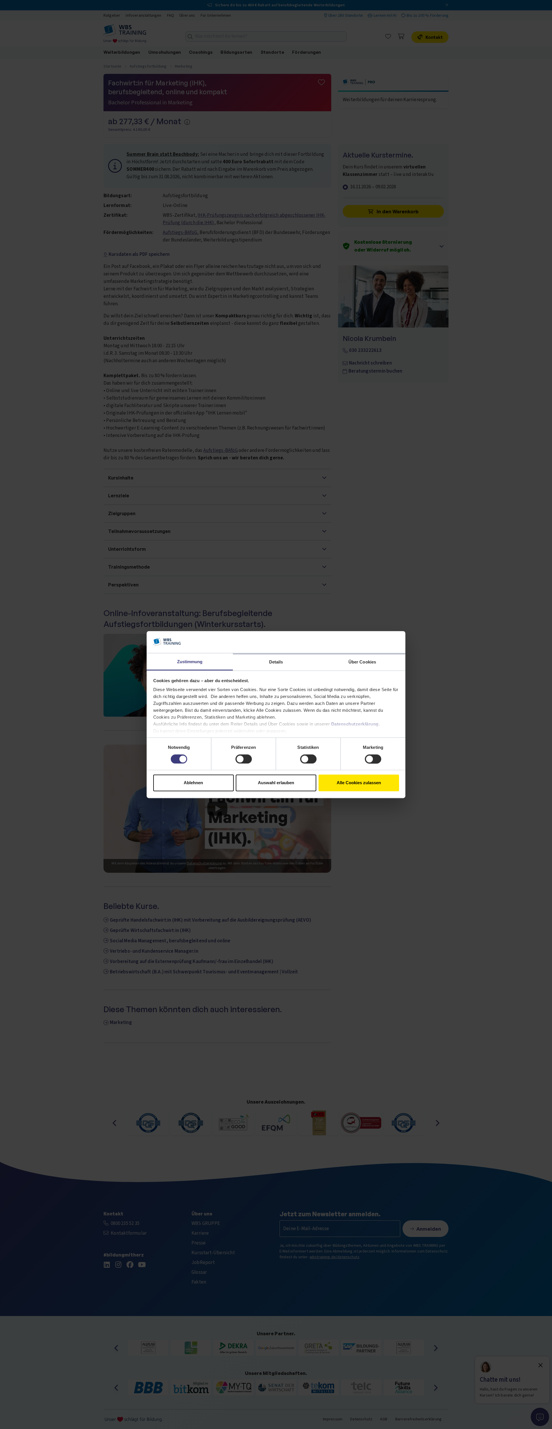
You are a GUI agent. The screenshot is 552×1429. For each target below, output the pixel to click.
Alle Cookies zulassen (359, 782)
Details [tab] (276, 662)
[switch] (243, 759)
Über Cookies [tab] (362, 662)
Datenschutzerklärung (355, 724)
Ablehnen (193, 782)
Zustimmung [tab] (190, 661)
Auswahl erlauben (276, 782)
